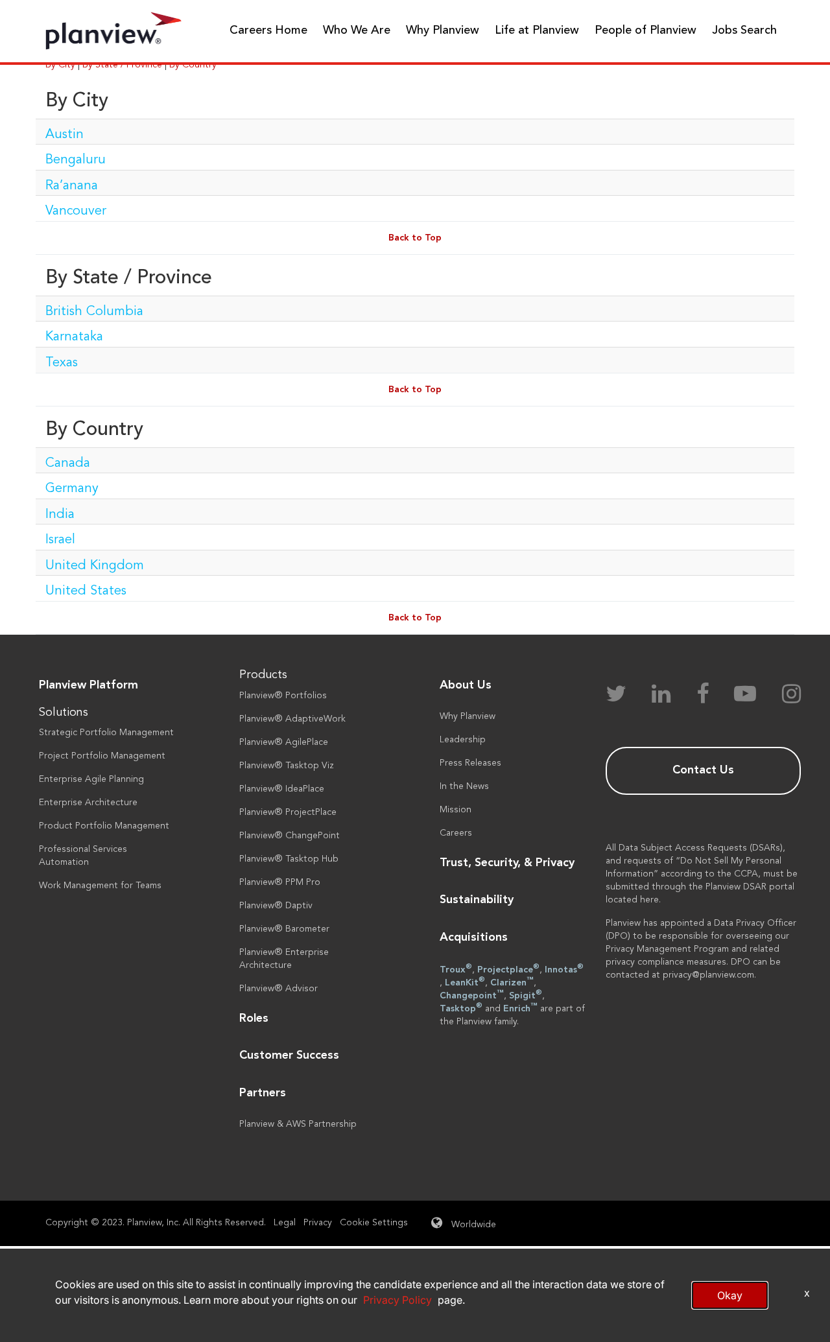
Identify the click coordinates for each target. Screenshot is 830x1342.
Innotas (564, 968)
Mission (455, 809)
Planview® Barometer (284, 929)
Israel (60, 540)
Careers (456, 833)
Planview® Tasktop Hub (288, 859)
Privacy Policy (397, 1299)
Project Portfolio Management (102, 755)
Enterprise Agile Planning (91, 779)
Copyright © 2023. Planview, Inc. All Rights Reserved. (155, 1222)
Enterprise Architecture (88, 802)
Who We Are (356, 30)
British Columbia (94, 311)
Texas (61, 363)
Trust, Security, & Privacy (507, 863)
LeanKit (465, 981)
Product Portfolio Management (104, 825)
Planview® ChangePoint (289, 835)
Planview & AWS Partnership (298, 1124)
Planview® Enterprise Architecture (284, 959)
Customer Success (289, 1055)
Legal (285, 1222)
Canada (67, 463)
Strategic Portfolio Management (106, 732)
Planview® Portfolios (283, 695)
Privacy (317, 1222)
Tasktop (461, 1007)
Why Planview (442, 30)
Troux (456, 968)
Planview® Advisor (278, 988)
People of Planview (645, 30)
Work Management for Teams (100, 885)
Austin (64, 134)
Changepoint (472, 994)
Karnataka (74, 337)
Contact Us (703, 770)
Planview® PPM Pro (279, 882)
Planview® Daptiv (276, 905)
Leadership (463, 739)
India (60, 514)
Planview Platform (88, 685)
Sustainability (477, 900)
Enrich (520, 1007)
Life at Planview (537, 30)
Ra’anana (71, 186)
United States (85, 591)
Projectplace (508, 968)
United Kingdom (94, 565)
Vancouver (75, 211)
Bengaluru (75, 160)
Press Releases (470, 763)
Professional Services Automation (83, 856)
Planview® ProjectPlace (288, 812)
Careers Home (268, 30)
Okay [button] (729, 1295)
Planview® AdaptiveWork (292, 719)
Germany (72, 488)
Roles (253, 1018)
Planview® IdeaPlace (281, 789)
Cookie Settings (374, 1222)
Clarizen (512, 981)
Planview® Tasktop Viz (286, 765)
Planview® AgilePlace (283, 742)
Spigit (525, 994)
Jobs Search (744, 30)
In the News (464, 786)
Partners (262, 1093)
